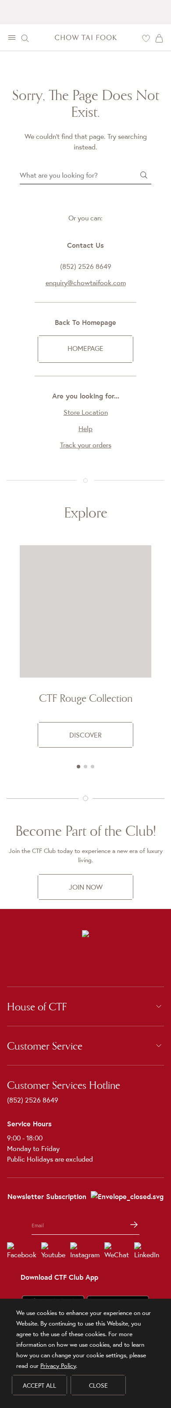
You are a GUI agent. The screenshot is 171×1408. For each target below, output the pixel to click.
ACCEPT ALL (39, 1385)
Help (85, 428)
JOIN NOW (86, 887)
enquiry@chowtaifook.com (86, 282)
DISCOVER (85, 734)
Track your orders (85, 444)
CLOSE (98, 1385)
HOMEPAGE (85, 348)
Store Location (86, 412)
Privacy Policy (58, 1366)
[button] (78, 766)
